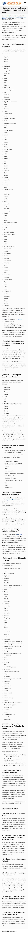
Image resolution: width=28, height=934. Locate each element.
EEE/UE (19, 319)
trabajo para (19, 534)
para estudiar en (11, 500)
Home (3, 15)
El (4, 319)
